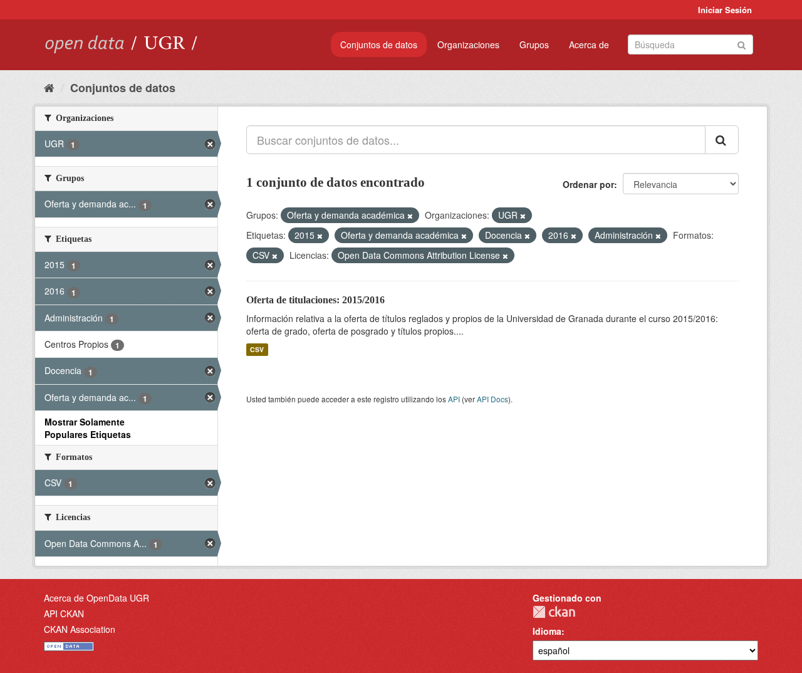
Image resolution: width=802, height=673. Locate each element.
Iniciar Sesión (725, 10)
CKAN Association (79, 629)
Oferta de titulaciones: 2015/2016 (315, 300)
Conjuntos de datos (378, 44)
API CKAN (64, 613)
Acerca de (589, 44)
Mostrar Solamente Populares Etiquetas (87, 428)
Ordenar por (588, 184)
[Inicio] (49, 87)
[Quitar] (410, 216)
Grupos (534, 44)
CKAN (554, 611)
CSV (257, 349)
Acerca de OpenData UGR (96, 598)
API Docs (492, 399)
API (454, 399)
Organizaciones (468, 44)
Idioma (547, 631)
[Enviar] (741, 43)
